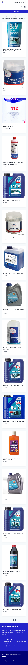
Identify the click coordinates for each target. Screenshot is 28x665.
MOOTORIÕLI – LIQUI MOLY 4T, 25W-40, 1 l (13, 646)
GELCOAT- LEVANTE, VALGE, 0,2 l (11, 237)
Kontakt (24, 2)
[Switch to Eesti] (12, 7)
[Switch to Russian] (15, 7)
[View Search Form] (21, 7)
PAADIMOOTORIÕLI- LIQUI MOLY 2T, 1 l (13, 385)
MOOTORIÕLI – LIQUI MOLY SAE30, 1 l (12, 200)
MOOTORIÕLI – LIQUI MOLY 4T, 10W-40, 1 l (13, 609)
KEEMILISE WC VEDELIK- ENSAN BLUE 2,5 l (13, 273)
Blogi (20, 2)
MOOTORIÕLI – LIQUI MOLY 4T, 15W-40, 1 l (13, 421)
